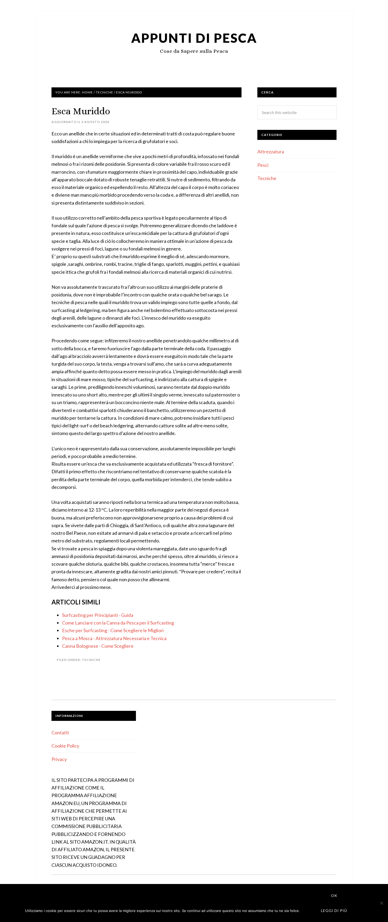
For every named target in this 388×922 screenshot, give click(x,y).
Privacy (59, 759)
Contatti (60, 732)
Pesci (262, 165)
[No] (381, 903)
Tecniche (91, 660)
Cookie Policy (65, 746)
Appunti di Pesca (194, 37)
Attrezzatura (270, 151)
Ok (334, 895)
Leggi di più (334, 910)
